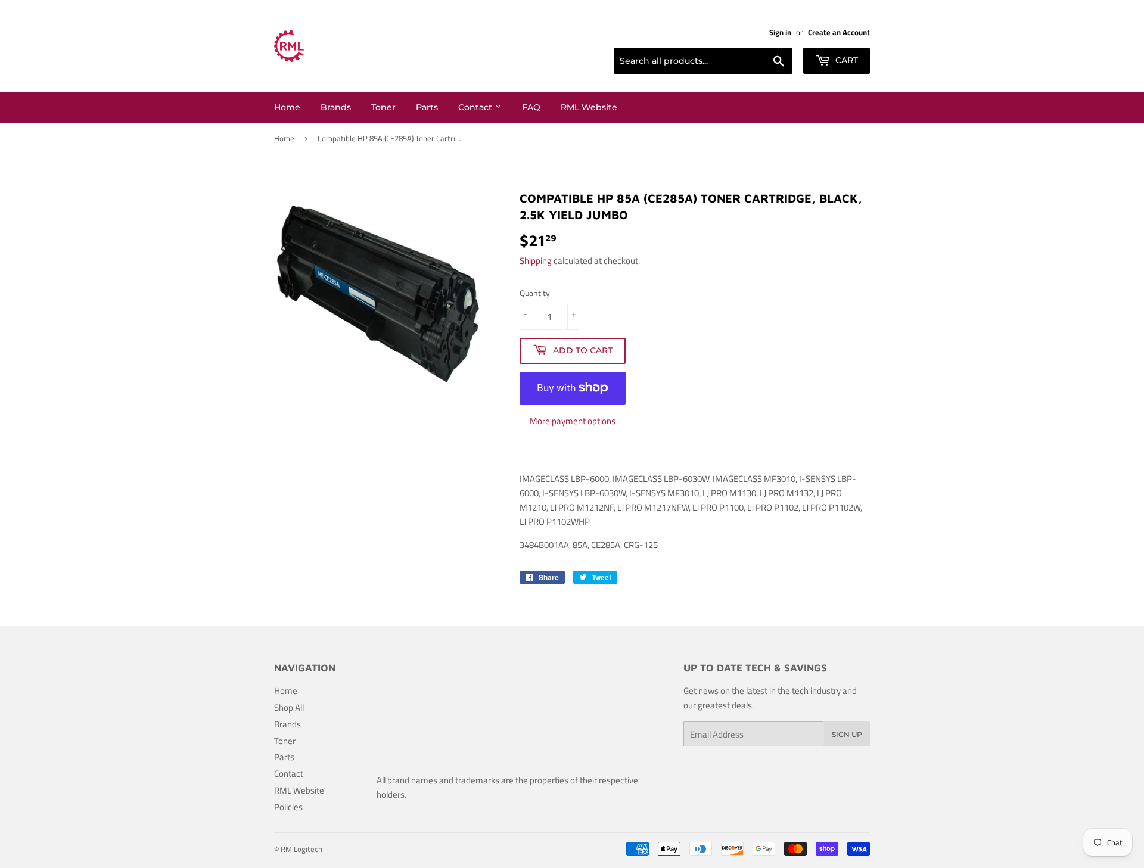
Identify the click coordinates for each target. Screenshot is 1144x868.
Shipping (536, 260)
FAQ (531, 107)
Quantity (535, 293)
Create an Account (839, 32)
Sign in (780, 32)
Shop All (289, 707)
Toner (383, 107)
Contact (476, 107)
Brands (336, 107)
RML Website (589, 107)
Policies (288, 807)
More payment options (572, 421)
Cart (845, 60)
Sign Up (847, 734)
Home (287, 107)
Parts (427, 107)
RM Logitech (301, 849)
